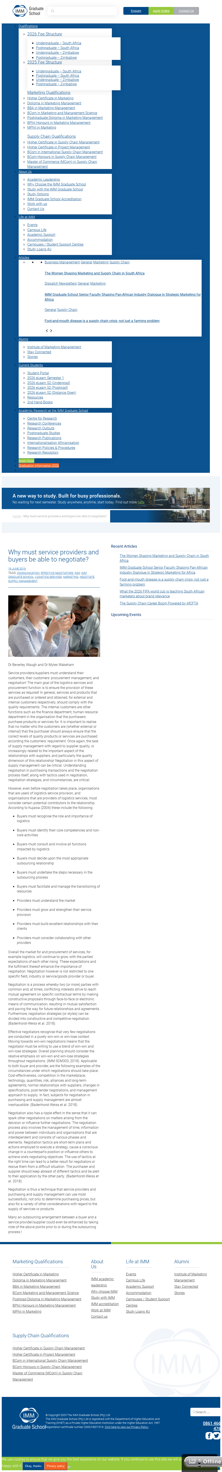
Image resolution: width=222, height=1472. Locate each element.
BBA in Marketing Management (51, 107)
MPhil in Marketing (41, 127)
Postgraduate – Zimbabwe (56, 57)
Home (17, 516)
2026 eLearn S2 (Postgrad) (47, 387)
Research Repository (43, 452)
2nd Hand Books (40, 402)
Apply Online (161, 11)
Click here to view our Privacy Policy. (127, 1427)
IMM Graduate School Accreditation (54, 199)
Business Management (62, 262)
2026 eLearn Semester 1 (45, 377)
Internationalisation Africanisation (53, 442)
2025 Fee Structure (44, 62)
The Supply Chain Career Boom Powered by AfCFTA (159, 603)
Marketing (101, 262)
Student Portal (38, 373)
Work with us (37, 203)
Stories (32, 356)
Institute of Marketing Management (54, 347)
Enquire (136, 11)
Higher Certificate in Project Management (58, 147)
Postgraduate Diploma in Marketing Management (65, 117)
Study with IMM (103, 1297)
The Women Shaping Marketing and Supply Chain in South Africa (95, 273)
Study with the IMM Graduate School (55, 189)
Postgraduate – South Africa (57, 47)
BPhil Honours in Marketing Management (58, 122)
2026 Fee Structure (44, 34)
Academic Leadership (43, 179)
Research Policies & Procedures (51, 447)
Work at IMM (101, 1310)
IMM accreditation (105, 1303)
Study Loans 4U (39, 249)
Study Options (38, 194)
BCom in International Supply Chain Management (65, 152)
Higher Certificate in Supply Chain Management (63, 142)
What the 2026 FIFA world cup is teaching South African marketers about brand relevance (162, 593)
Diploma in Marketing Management (54, 103)
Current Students (31, 365)
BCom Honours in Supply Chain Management (61, 156)
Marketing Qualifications (48, 92)
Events (32, 224)
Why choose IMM (104, 1291)
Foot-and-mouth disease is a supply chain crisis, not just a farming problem (102, 320)
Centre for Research (42, 418)
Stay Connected (39, 352)
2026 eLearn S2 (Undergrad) (48, 382)
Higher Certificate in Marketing (50, 98)
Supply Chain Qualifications (51, 136)
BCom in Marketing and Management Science (62, 112)
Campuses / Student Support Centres (55, 244)
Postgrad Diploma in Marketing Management (47, 1299)
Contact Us (186, 11)
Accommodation (40, 239)
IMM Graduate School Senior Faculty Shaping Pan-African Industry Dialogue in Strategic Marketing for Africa (164, 569)
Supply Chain (119, 262)
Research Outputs (40, 428)
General (86, 262)
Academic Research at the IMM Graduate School (53, 410)
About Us (25, 171)
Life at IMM (27, 217)
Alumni (23, 339)
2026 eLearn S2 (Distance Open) (51, 392)
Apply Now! (26, 460)
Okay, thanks (33, 1466)
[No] (69, 1467)
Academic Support (41, 234)
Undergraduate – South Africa (58, 43)
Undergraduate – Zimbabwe (57, 52)
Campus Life (36, 229)
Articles (24, 257)
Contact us (99, 1316)
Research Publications (44, 437)
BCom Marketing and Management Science (46, 1292)
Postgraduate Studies (43, 432)
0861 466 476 (212, 1425)
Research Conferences (44, 423)
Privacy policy (56, 1466)
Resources (35, 397)
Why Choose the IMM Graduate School (56, 184)
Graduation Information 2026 (39, 465)
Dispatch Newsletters (61, 283)
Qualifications (28, 26)
